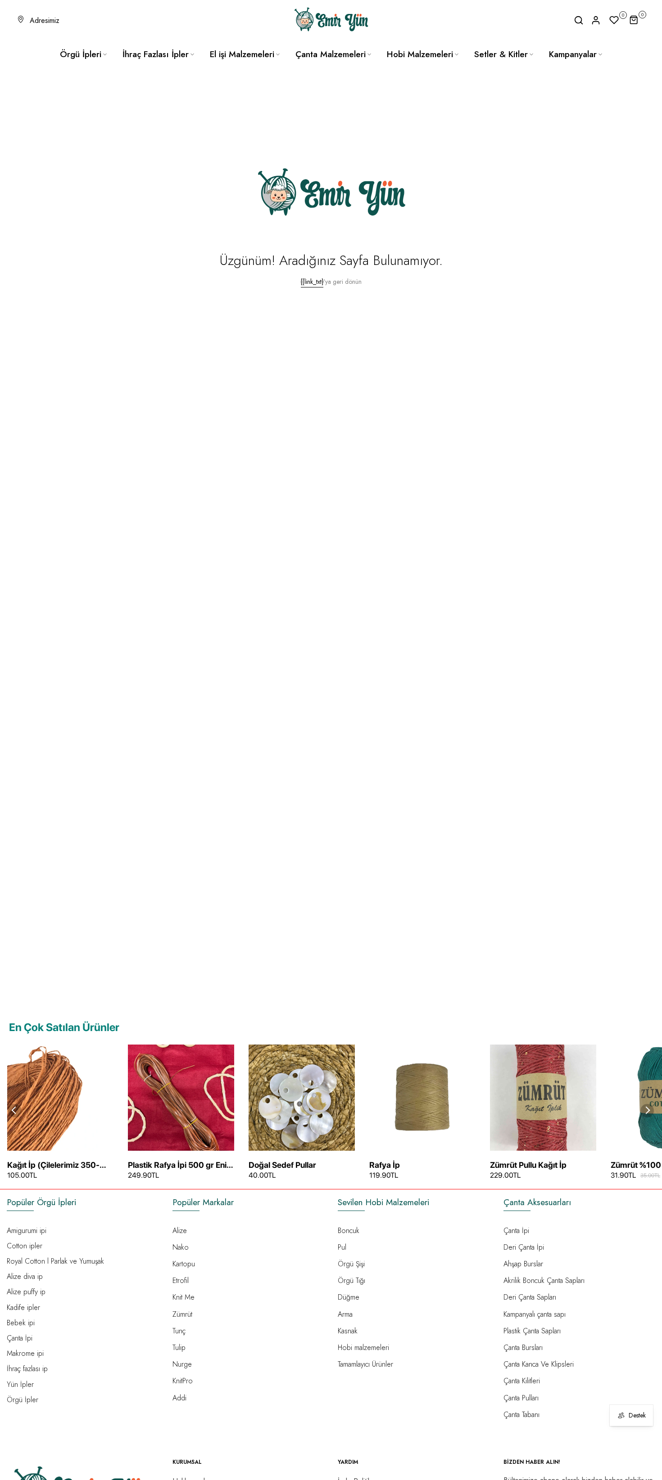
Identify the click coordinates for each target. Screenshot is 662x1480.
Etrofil (180, 1280)
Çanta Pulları (521, 1398)
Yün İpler (20, 1384)
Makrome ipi (25, 1353)
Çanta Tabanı (521, 1414)
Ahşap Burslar (523, 1264)
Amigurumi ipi (26, 1230)
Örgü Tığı (351, 1280)
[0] (614, 20)
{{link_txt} (312, 281)
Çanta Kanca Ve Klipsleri (538, 1364)
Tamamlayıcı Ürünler (365, 1364)
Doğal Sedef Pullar (282, 1165)
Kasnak (348, 1331)
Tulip (179, 1347)
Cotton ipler (24, 1246)
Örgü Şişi (351, 1264)
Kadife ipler (23, 1307)
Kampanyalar (573, 54)
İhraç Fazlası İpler (155, 54)
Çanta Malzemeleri (330, 54)
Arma (345, 1314)
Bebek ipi (21, 1323)
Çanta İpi (19, 1338)
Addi (179, 1398)
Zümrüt (182, 1314)
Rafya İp (384, 1165)
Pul (342, 1247)
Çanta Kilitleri (521, 1381)
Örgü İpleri (80, 54)
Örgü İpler (22, 1400)
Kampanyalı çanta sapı (534, 1314)
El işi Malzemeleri (242, 54)
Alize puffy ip (26, 1292)
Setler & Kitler (501, 54)
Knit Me (183, 1297)
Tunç (179, 1331)
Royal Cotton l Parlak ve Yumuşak (55, 1261)
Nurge (182, 1364)
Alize (179, 1230)
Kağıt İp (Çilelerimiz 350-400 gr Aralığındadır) (53, 1165)
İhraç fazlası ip (27, 1368)
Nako (180, 1247)
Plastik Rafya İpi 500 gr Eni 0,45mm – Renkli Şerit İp (177, 1165)
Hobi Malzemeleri (420, 54)
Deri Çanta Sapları (529, 1297)
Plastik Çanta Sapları (532, 1331)
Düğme (348, 1297)
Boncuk (348, 1230)
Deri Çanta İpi (523, 1247)
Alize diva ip (25, 1276)
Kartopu (183, 1264)
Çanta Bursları (523, 1347)
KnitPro (182, 1381)
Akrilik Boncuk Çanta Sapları (544, 1280)
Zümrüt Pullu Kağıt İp (528, 1165)
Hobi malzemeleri (363, 1347)
